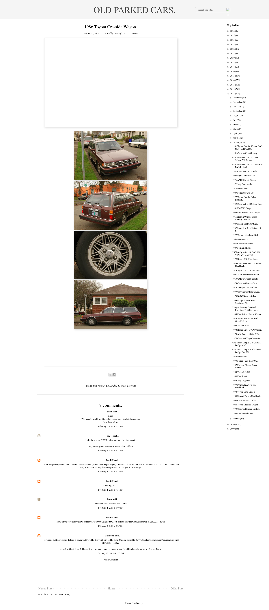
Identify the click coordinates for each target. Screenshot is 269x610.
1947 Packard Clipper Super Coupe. (244, 366)
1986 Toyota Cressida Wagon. (245, 404)
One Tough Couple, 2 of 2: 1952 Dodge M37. (246, 344)
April (235, 133)
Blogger (139, 603)
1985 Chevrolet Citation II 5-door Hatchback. (246, 264)
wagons (131, 385)
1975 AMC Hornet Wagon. (244, 179)
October (236, 106)
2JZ (116, 485)
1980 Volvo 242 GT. (241, 371)
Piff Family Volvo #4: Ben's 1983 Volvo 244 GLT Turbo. (246, 253)
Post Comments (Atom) (59, 594)
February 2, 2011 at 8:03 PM (110, 507)
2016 (232, 71)
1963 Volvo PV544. (241, 325)
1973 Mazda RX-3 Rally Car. (245, 360)
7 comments (132, 33)
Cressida (111, 385)
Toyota (122, 385)
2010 (232, 424)
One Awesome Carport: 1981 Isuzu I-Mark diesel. (247, 165)
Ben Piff (109, 460)
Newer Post (45, 588)
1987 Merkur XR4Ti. (241, 247)
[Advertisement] (110, 573)
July (235, 119)
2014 (232, 80)
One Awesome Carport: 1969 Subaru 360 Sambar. (245, 158)
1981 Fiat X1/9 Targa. (241, 208)
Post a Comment (111, 559)
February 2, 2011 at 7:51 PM (110, 489)
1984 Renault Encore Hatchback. (246, 395)
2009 (232, 428)
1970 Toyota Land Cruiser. (243, 391)
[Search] (227, 9)
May (235, 128)
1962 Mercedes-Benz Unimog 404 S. (247, 229)
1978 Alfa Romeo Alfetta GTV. (246, 333)
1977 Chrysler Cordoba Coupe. (246, 291)
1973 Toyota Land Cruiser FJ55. (246, 270)
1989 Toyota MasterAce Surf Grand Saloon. (245, 319)
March (236, 137)
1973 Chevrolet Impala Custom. (246, 408)
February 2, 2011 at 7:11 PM (110, 450)
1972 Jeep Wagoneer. (241, 380)
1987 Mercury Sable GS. (243, 192)
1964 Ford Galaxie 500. (242, 413)
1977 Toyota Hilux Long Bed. (245, 234)
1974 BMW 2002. (240, 188)
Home (111, 588)
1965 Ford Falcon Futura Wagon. (246, 314)
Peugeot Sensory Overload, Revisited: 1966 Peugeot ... (245, 308)
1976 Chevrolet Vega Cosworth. (246, 338)
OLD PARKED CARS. (135, 9)
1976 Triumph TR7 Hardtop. (244, 287)
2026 (232, 30)
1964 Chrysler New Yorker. (244, 400)
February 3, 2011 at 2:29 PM (110, 525)
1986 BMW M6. (239, 356)
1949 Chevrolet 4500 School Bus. (247, 203)
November (237, 101)
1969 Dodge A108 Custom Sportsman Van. (244, 301)
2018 (232, 62)
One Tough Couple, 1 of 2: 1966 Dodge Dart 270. (246, 350)
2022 (232, 48)
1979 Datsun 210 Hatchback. (245, 258)
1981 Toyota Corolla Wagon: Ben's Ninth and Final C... (247, 147)
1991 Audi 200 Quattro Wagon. (246, 274)
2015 (232, 75)
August (236, 115)
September (237, 110)
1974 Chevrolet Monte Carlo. (245, 283)
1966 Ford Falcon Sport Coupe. (246, 212)
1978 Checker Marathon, (243, 243)
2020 (232, 57)
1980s (101, 385)
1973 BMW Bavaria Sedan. (244, 295)
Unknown (109, 535)
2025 (232, 35)
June (235, 124)
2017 (232, 66)
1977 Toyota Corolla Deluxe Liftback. (244, 198)
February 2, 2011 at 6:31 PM (110, 426)
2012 (232, 89)
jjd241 (110, 435)
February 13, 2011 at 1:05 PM (111, 553)
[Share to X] (110, 374)
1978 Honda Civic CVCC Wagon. (247, 329)
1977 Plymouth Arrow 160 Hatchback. (244, 386)
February (237, 142)
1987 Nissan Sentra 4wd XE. (245, 223)
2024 (232, 39)
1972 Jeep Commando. (242, 184)
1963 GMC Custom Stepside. (245, 278)
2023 (232, 44)
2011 (232, 93)
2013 (232, 84)
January (236, 418)
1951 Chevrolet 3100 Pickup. (245, 153)
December (237, 97)
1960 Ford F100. (239, 376)
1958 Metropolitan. (240, 239)
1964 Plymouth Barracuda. (244, 175)
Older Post (177, 588)
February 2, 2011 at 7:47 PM (110, 471)
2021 (232, 53)
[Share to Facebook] (114, 374)
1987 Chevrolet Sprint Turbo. (245, 171)
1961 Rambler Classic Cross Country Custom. (244, 218)
